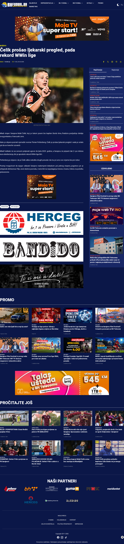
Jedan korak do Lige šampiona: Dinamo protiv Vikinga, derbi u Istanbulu (75, 329)
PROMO (100, 3)
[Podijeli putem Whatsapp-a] (120, 61)
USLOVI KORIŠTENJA (47, 524)
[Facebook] (58, 537)
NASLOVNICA (62, 515)
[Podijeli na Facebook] (103, 61)
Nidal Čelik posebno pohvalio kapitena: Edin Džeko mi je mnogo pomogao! (107, 461)
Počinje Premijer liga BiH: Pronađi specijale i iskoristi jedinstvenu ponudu (76, 358)
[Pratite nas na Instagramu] (112, 61)
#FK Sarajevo (15, 206)
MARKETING (33, 6)
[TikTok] (66, 537)
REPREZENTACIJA (47, 3)
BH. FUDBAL (63, 3)
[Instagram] (62, 537)
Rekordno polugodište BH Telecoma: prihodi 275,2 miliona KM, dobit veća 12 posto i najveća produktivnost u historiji (105, 260)
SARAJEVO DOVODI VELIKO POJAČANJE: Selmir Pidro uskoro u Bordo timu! (45, 461)
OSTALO (89, 3)
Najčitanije (98, 70)
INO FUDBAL (77, 3)
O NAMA (50, 520)
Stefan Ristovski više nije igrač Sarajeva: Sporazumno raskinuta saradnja (75, 432)
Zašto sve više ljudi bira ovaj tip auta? (14, 327)
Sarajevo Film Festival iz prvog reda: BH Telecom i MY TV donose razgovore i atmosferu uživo (105, 198)
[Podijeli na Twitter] (107, 61)
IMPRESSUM (79, 524)
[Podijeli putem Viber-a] (116, 61)
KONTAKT (73, 520)
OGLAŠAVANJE (61, 520)
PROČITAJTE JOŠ (16, 402)
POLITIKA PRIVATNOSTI (64, 524)
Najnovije (115, 70)
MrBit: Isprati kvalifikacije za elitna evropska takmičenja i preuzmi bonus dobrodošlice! (109, 358)
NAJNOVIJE (33, 3)
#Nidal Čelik (4, 206)
